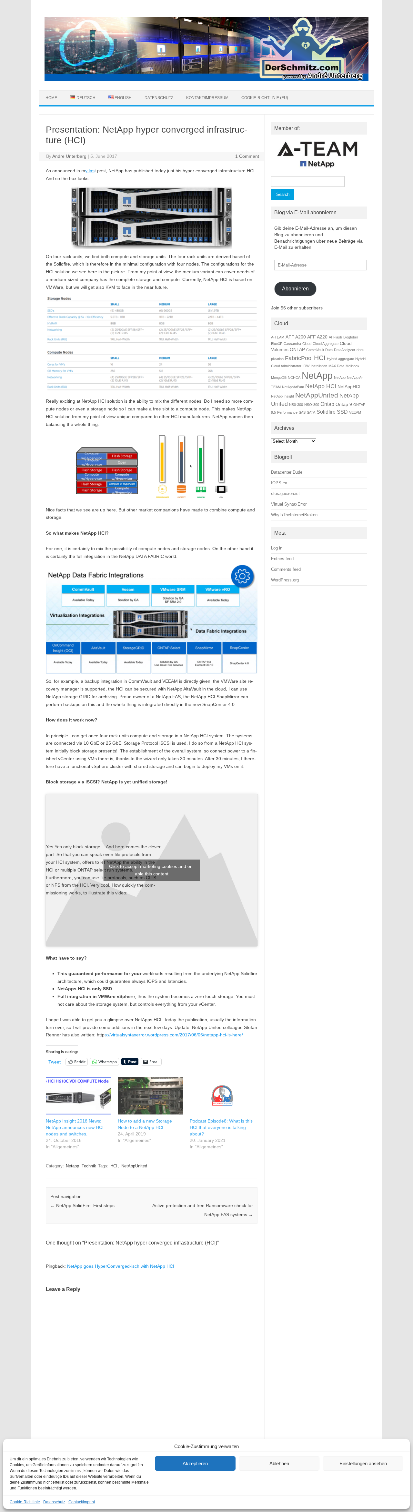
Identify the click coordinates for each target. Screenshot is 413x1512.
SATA (311, 412)
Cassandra (292, 344)
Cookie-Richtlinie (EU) (264, 98)
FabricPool (299, 358)
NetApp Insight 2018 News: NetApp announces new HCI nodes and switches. (75, 1127)
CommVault (315, 350)
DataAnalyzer (344, 350)
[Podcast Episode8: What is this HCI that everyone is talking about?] (222, 1095)
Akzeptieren (195, 1463)
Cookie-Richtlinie (25, 1502)
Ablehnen (279, 1463)
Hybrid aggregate (340, 359)
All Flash (335, 337)
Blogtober (350, 337)
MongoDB (279, 377)
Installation (319, 366)
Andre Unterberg (69, 156)
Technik (89, 1166)
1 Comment (247, 156)
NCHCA (294, 377)
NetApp (317, 375)
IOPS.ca (279, 482)
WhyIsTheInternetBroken (294, 514)
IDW (306, 366)
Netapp (72, 1166)
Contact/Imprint (81, 1502)
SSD (342, 412)
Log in (276, 548)
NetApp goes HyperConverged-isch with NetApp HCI (120, 1266)
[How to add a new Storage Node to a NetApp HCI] (150, 1095)
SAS (302, 412)
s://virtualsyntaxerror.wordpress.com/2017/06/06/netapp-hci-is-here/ (174, 1034)
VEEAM (355, 412)
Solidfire (326, 412)
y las (90, 170)
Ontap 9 (344, 404)
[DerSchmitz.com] (206, 79)
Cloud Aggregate (325, 344)
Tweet (54, 1061)
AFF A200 (296, 336)
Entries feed (282, 558)
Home (51, 98)
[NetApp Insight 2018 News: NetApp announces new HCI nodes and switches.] (78, 1095)
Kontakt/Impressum (207, 98)
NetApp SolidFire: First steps (82, 1205)
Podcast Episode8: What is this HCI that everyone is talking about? (221, 1127)
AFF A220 (317, 336)
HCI (113, 1166)
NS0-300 (296, 405)
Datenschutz (54, 1502)
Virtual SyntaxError (289, 504)
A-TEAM (277, 337)
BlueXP (276, 344)
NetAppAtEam (293, 387)
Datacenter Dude (286, 472)
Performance (287, 412)
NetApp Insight (282, 396)
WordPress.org (285, 580)
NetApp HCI (320, 386)
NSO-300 (311, 405)
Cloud (306, 344)
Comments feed (286, 569)
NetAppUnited (134, 1166)
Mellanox (352, 366)
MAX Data (336, 366)
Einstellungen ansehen (363, 1463)
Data (329, 350)
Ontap (327, 404)
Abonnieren (295, 288)
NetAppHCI (348, 386)
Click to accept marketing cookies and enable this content (151, 870)
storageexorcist (285, 493)
